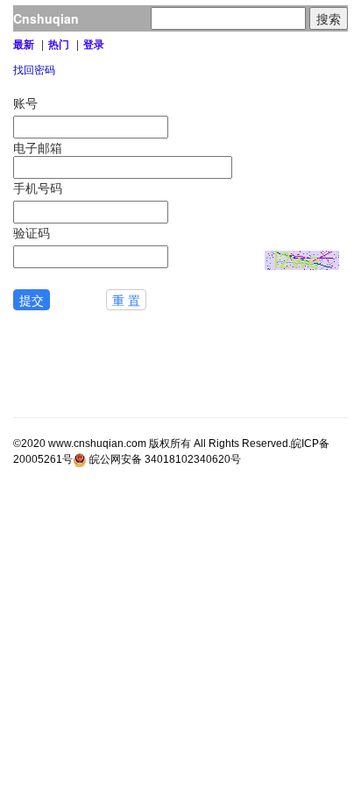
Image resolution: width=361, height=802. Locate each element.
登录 (93, 45)
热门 (58, 45)
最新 (23, 45)
